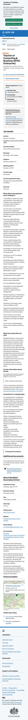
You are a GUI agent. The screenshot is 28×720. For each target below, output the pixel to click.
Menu (4, 41)
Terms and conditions (8, 690)
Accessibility (20, 690)
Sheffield (8, 623)
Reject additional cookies (14, 24)
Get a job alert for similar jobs (15, 74)
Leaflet (6, 608)
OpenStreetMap (16, 608)
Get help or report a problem (11, 676)
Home (3, 49)
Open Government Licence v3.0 (12, 702)
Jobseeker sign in (7, 640)
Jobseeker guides (7, 646)
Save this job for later (12, 78)
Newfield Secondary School (13, 586)
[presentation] (14, 595)
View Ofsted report (9, 512)
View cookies (14, 28)
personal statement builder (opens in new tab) (14, 118)
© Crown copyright (14, 716)
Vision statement (7, 694)
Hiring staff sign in (7, 663)
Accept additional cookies (14, 20)
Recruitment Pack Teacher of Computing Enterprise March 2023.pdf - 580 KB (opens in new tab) (14, 470)
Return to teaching (8, 649)
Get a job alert (10, 616)
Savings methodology (8, 692)
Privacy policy (13, 688)
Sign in (4, 35)
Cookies (4, 688)
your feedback (21, 44)
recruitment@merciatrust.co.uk (13, 527)
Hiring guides (6, 666)
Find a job (5, 643)
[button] (17, 595)
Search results (11, 49)
